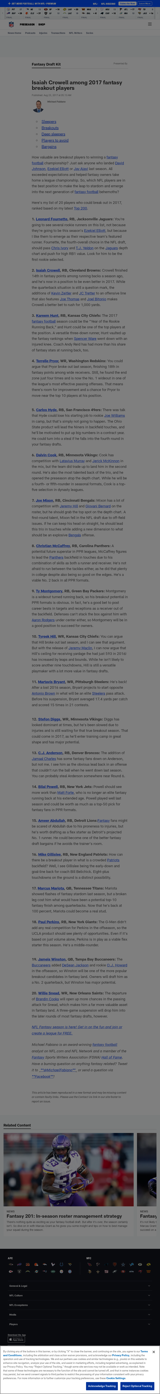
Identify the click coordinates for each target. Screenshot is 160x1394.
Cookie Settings (115, 1378)
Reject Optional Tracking (137, 1386)
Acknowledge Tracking (102, 1386)
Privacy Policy (120, 1355)
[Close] (153, 1352)
